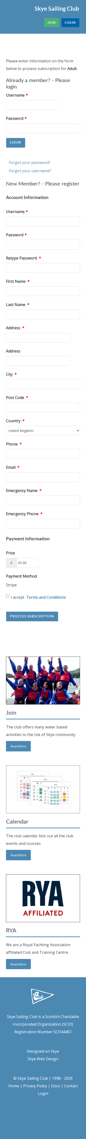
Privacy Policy (35, 1085)
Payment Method (21, 576)
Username (17, 95)
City (11, 374)
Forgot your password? (29, 162)
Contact (71, 1085)
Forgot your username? (30, 170)
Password (16, 118)
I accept (38, 597)
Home (13, 1085)
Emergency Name (24, 490)
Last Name (17, 304)
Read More (18, 746)
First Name (18, 281)
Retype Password (23, 258)
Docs (55, 1085)
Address (15, 327)
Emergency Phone (24, 513)
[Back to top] (43, 1116)
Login (43, 1093)
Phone (14, 444)
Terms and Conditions (46, 597)
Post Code (17, 397)
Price (10, 553)
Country (15, 420)
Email (13, 467)
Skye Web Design (43, 1058)
